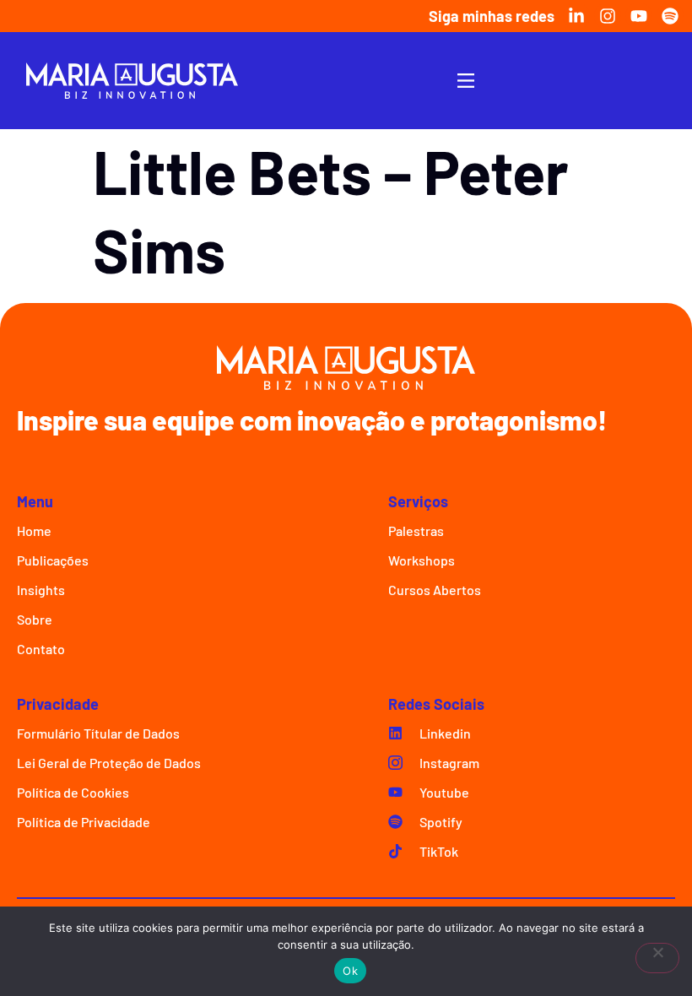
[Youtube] (638, 16)
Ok (350, 970)
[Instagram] (607, 16)
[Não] (657, 958)
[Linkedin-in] (576, 16)
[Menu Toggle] (465, 80)
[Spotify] (670, 16)
